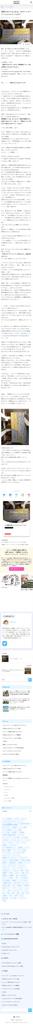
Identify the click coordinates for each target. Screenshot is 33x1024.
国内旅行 (20, 885)
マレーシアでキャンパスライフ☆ (12, 751)
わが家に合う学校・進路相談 (9, 918)
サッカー (24, 842)
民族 (8, 893)
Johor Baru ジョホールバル (9, 950)
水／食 (21, 895)
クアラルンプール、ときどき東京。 (18, 542)
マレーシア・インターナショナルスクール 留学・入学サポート (16, 923)
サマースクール (15, 855)
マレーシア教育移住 (7, 829)
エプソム (20, 821)
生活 (28, 893)
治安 (23, 893)
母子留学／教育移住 (13, 860)
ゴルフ (17, 842)
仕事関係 (5, 875)
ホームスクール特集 (9, 798)
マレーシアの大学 (7, 852)
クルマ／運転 (13, 898)
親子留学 (14, 832)
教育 (27, 544)
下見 (4, 877)
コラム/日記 (10, 877)
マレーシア (27, 862)
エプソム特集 (7, 801)
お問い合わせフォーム (16, 569)
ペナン (6, 792)
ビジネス (17, 872)
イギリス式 (20, 835)
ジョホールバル (6, 867)
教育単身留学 (12, 862)
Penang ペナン (6, 953)
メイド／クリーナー (17, 890)
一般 (16, 877)
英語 (23, 544)
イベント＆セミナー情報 (11, 934)
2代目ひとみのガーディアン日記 (12, 728)
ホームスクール (6, 855)
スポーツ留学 (16, 837)
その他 (4, 741)
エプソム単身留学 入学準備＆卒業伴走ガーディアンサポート (16, 928)
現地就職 (11, 875)
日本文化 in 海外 (6, 885)
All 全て (4, 943)
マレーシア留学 (22, 827)
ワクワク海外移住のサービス (9, 847)
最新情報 (5, 775)
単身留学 (20, 862)
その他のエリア (6, 870)
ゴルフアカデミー (13, 845)
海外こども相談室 (7, 850)
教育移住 (14, 827)
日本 (14, 885)
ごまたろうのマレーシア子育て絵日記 (13, 747)
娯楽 (18, 893)
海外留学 (5, 845)
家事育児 (14, 880)
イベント (27, 847)
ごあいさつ (23, 818)
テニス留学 (24, 837)
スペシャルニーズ (7, 837)
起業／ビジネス (25, 872)
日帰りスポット (6, 888)
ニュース (27, 888)
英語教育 (5, 872)
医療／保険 (5, 898)
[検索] (30, 679)
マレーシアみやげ (23, 880)
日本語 (10, 872)
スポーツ (28, 840)
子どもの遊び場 (6, 880)
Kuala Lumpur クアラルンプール (10, 946)
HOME (17, 1017)
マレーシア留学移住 (7, 818)
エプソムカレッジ (23, 857)
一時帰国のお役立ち (7, 883)
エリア (4, 865)
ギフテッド (10, 842)
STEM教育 (21, 832)
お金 (4, 893)
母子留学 (5, 862)
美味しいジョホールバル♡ (10, 744)
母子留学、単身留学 (25, 860)
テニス (4, 842)
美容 (9, 890)
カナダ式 (16, 818)
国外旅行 (27, 885)
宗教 (13, 893)
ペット (4, 890)
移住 (17, 875)
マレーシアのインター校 (13, 544)
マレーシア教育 (17, 829)
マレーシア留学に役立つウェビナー (12, 731)
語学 (22, 870)
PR (14, 850)
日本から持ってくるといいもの (21, 883)
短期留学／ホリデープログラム (10, 857)
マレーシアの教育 (22, 850)
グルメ (26, 890)
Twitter (4, 646)
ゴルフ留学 (5, 840)
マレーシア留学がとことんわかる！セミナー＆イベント (16, 779)
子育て (10, 895)
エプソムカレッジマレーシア (16, 840)
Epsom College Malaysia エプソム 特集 (12, 966)
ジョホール (7, 789)
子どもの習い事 (23, 877)
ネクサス (5, 860)
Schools (5, 783)
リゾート (14, 888)
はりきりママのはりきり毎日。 (11, 754)
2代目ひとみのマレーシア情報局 (12, 735)
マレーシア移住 (6, 832)
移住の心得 (23, 875)
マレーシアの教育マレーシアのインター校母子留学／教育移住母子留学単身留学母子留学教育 (16, 824)
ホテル (20, 888)
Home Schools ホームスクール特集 (11, 963)
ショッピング (22, 898)
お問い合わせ (18, 1020)
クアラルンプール (8, 786)
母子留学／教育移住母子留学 (9, 835)
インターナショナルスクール (9, 821)
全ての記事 (4, 542)
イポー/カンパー (21, 867)
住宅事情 (5, 895)
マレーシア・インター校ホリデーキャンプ (14, 725)
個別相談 (20, 847)
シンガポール (15, 870)
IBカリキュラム (6, 827)
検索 (30, 1010)
